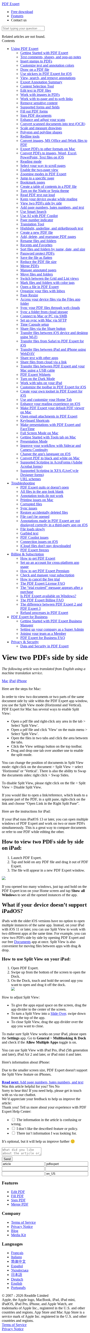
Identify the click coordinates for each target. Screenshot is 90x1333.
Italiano (16, 1257)
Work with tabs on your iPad (41, 383)
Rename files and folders (38, 241)
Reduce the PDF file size (38, 262)
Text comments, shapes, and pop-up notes (50, 57)
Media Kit (18, 1235)
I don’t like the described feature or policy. (47, 1129)
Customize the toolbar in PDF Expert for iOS (53, 387)
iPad (12, 681)
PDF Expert (10, 4)
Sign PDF (18, 1200)
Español (17, 1266)
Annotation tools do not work (41, 496)
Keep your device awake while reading (48, 199)
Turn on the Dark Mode (37, 379)
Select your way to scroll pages (43, 166)
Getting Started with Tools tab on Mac (48, 437)
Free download (22, 12)
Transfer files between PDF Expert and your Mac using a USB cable (52, 368)
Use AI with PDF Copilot (39, 216)
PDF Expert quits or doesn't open (44, 487)
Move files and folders (36, 274)
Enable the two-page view (39, 170)
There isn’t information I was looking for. (47, 1133)
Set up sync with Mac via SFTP (43, 320)
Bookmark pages (32, 182)
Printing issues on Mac (36, 500)
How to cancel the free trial (40, 579)
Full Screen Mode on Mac (39, 433)
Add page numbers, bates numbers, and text (52, 207)
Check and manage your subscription (47, 575)
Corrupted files (31, 504)
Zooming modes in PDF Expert (43, 174)
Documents (22, 942)
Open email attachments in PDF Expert (48, 416)
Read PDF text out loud (37, 195)
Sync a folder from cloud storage (44, 312)
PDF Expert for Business (29, 617)
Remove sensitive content (38, 103)
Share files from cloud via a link (43, 362)
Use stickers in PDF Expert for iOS (46, 74)
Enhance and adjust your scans (42, 120)
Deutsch (17, 1279)
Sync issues (28, 508)
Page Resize (29, 295)
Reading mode (31, 161)
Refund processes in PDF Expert (44, 613)
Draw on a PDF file (34, 69)
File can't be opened (34, 517)
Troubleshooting (23, 483)
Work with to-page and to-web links (46, 99)
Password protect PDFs (37, 253)
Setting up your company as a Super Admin (52, 629)
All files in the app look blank (41, 491)
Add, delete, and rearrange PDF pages (48, 237)
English (16, 1283)
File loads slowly (32, 529)
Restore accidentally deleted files (44, 512)
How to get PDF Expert (37, 558)
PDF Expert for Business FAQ (42, 638)
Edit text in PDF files (35, 90)
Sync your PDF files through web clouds (50, 308)
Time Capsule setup (34, 324)
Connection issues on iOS (39, 542)
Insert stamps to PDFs (36, 61)
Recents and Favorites (36, 245)
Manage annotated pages (38, 270)
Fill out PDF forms (34, 111)
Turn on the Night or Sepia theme (44, 191)
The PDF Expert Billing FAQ (42, 600)
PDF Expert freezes (34, 550)
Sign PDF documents (35, 115)
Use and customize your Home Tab (46, 400)
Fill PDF (17, 1196)
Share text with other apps (39, 358)
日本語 (16, 1275)
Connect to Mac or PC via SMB (43, 316)
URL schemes (30, 479)
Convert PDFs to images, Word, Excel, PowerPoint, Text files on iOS (48, 155)
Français (17, 1253)
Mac (5, 681)
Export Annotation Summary (41, 82)
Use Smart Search (33, 212)
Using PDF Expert (24, 49)
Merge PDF (19, 1204)
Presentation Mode (34, 441)
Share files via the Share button (43, 329)
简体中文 (18, 1261)
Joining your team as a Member (43, 634)
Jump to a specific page (37, 178)
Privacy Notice (22, 1227)
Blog (14, 1231)
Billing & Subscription (27, 554)
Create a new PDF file (36, 232)
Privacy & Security (25, 642)
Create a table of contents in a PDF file (48, 186)
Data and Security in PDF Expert (44, 646)
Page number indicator (36, 220)
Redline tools (29, 136)
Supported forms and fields (40, 107)
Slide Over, (59, 1013)
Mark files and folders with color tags (47, 283)
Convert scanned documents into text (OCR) (52, 124)
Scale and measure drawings (41, 128)
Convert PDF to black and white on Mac (50, 458)
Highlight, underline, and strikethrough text (51, 228)
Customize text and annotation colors (47, 65)
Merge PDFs (29, 266)
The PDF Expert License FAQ (42, 583)
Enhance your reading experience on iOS (50, 404)
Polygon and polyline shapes (41, 132)
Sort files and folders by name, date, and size (52, 249)
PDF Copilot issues (34, 537)
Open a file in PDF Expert (39, 287)
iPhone (22, 681)
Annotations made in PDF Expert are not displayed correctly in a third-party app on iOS (54, 523)
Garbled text (29, 533)
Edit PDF (18, 1192)
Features (17, 16)
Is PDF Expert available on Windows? (48, 596)
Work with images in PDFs (40, 95)
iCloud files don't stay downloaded (45, 546)
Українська (19, 1270)
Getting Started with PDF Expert (44, 53)
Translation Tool (32, 224)
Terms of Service (23, 1222)
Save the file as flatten (36, 257)
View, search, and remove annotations (47, 78)
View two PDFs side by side (41, 203)
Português (18, 1288)
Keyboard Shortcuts (34, 420)
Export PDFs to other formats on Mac (47, 149)
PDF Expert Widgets (35, 374)
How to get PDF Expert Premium (44, 571)
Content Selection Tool (37, 86)
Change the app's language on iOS (45, 454)
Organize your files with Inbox (42, 291)
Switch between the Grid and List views (49, 278)
